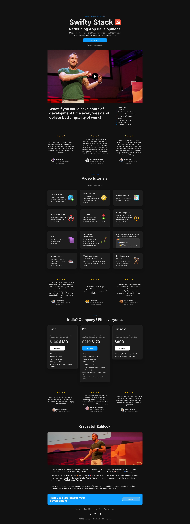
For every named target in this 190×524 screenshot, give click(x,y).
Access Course (109, 509)
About (98, 509)
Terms (77, 509)
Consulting (87, 509)
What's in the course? (95, 45)
